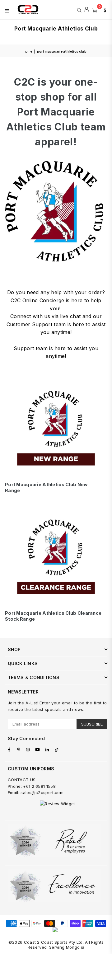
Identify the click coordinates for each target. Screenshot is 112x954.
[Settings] (103, 9)
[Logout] (86, 9)
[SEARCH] (79, 9)
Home (28, 51)
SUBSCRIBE (92, 723)
